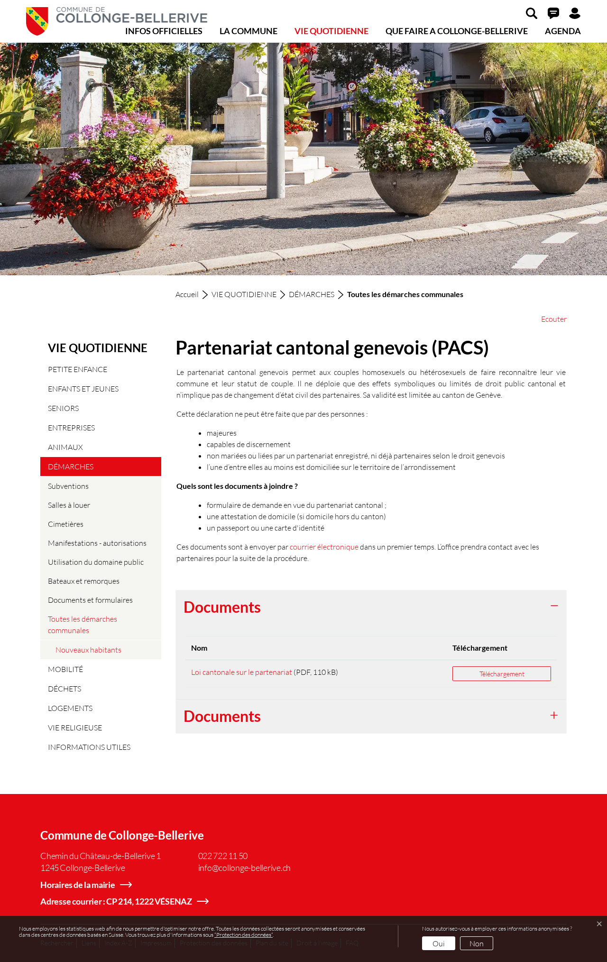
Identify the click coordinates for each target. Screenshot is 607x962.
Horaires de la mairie (77, 884)
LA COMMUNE (248, 31)
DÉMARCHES (70, 466)
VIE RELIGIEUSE (75, 727)
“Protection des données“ (243, 934)
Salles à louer (69, 504)
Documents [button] (222, 607)
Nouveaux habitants (88, 649)
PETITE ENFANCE (77, 369)
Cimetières (65, 523)
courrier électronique (324, 546)
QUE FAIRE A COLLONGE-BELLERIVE (457, 31)
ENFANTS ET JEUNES (83, 388)
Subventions (68, 485)
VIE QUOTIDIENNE (331, 31)
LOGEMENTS (70, 707)
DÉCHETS (64, 688)
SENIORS (63, 407)
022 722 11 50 (223, 855)
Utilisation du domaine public (96, 561)
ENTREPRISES (71, 427)
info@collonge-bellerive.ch (244, 867)
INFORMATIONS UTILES (89, 746)
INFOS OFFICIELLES (163, 31)
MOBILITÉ (65, 668)
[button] (532, 13)
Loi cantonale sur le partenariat (241, 671)
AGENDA (563, 31)
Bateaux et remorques (84, 580)
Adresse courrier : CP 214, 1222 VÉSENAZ (116, 901)
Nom (199, 647)
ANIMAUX (65, 446)
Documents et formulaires (90, 599)
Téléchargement (479, 647)
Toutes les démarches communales (82, 627)
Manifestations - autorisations (97, 542)
